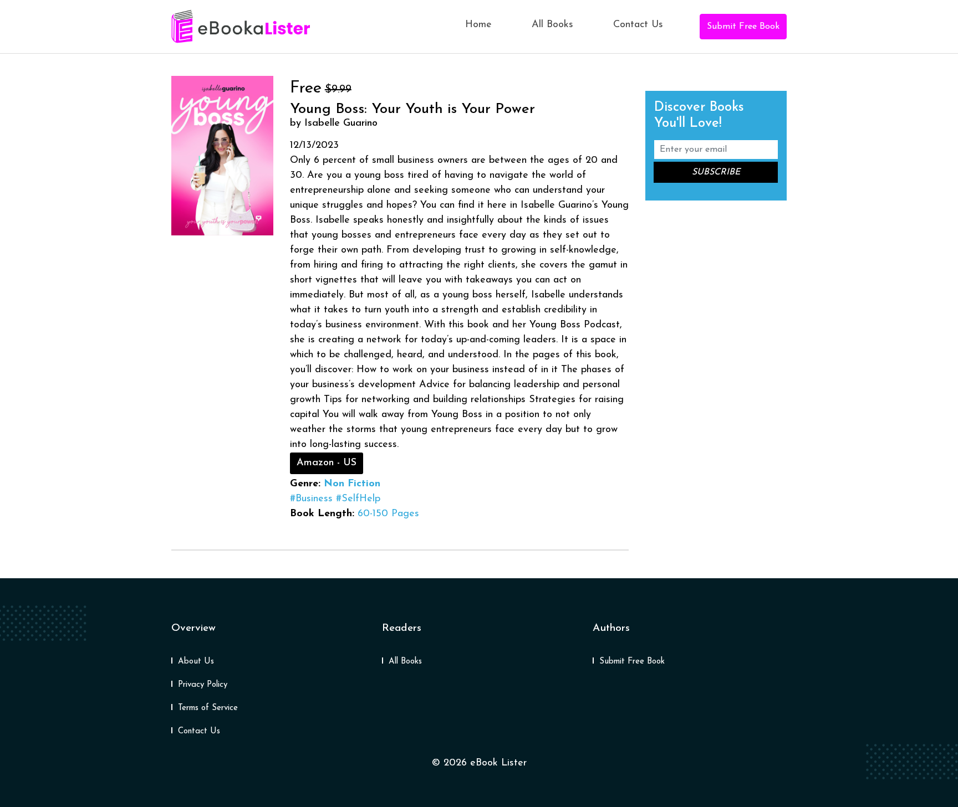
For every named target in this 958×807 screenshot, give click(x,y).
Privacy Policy (202, 685)
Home (478, 25)
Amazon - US (326, 463)
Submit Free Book (743, 26)
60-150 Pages (388, 514)
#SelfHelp (358, 499)
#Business (311, 499)
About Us (196, 661)
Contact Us (638, 25)
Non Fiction (352, 484)
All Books (552, 25)
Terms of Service (208, 708)
